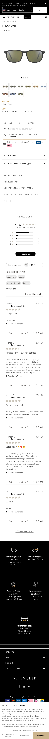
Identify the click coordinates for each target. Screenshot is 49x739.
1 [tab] (21, 77)
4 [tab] (27, 77)
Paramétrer (24, 735)
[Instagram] (24, 687)
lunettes (26, 283)
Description (9, 156)
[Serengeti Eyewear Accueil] (13, 17)
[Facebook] (20, 687)
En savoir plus (29, 372)
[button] (24, 657)
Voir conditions (13, 137)
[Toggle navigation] (4, 17)
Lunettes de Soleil (9, 21)
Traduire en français (15, 324)
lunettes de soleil (13, 283)
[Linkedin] (29, 687)
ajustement (11, 277)
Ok (40, 10)
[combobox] (34, 294)
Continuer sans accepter (8, 735)
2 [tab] (23, 77)
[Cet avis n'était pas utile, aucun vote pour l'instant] (41, 333)
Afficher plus (11, 288)
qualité (21, 277)
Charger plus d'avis (24, 531)
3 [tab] (25, 77)
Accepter (40, 735)
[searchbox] (15, 265)
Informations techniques (17, 163)
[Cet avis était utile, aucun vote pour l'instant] (36, 333)
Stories (27, 17)
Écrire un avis (26, 254)
